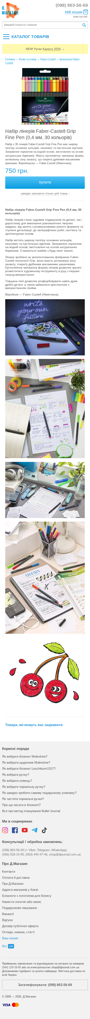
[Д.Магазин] (10, 10)
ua (11, 946)
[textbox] (42, 25)
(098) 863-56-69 (72, 5)
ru (4, 946)
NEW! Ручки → (45, 49)
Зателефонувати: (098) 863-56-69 (45, 985)
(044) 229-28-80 (11, 967)
